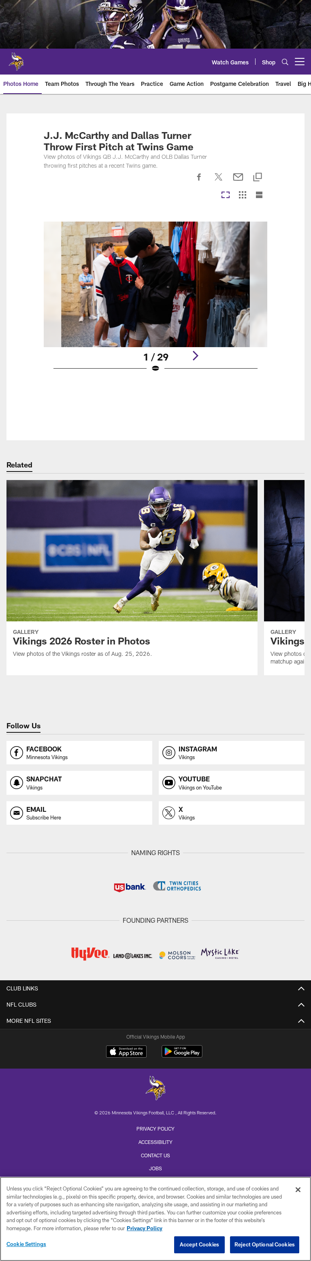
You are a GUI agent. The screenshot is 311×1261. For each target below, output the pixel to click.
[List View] (259, 195)
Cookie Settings (26, 1244)
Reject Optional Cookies (264, 1244)
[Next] (195, 356)
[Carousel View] (225, 195)
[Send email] (238, 181)
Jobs (155, 1168)
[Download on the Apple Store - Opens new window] (126, 1052)
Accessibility (155, 1142)
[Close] (298, 1190)
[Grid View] (242, 195)
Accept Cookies (199, 1244)
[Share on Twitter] (218, 181)
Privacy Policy (155, 1128)
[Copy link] (257, 178)
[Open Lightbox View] (155, 302)
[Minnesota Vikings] (155, 1089)
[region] (155, 1219)
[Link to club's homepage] (16, 58)
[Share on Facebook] (199, 181)
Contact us (155, 1155)
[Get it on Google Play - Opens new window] (182, 1055)
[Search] (285, 61)
